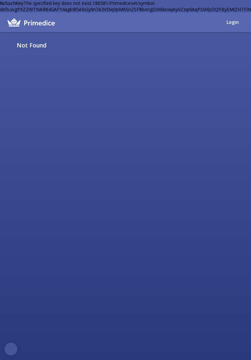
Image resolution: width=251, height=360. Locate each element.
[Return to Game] (241, 45)
